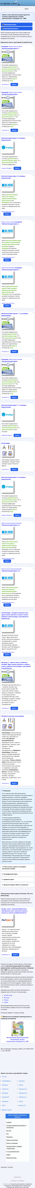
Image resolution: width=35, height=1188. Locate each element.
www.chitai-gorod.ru (8, 211)
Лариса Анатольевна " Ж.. (11, 223)
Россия (4, 1076)
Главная (8, 1122)
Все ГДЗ (8, 1131)
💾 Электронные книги (10, 28)
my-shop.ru (5, 84)
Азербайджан (6, 1081)
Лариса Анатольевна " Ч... (11, 269)
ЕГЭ (7, 1134)
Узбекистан (22, 1097)
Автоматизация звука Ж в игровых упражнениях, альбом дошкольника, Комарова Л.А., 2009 (17, 1039)
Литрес (6, 1000)
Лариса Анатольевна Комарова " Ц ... (11, 570)
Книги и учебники (12, 1143)
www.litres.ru (6, 955)
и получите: (15, 885)
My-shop (6, 998)
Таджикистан (23, 1093)
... (33, 45)
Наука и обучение (12, 1140)
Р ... (13, 177)
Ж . (13, 478)
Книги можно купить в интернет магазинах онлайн (14, 868)
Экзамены (9, 1137)
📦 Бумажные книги (9, 24)
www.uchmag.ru (7, 168)
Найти (8, 1155)
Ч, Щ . (14, 314)
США (3, 1105)
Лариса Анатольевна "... (11, 93)
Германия (5, 1101)
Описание (6, 791)
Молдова (5, 1093)
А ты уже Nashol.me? (12, 1151)
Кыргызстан (23, 1089)
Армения (22, 1081)
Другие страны (7, 1110)
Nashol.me (7, 1184)
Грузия (21, 1085)
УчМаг (6, 1002)
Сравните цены (8, 879)
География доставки (10, 874)
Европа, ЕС (22, 1105)
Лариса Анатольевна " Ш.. (11, 47)
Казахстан (5, 1089)
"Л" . (13, 406)
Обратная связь (11, 1158)
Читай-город (8, 995)
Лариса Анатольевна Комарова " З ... (11, 524)
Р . (13, 139)
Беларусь (5, 1085)
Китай (21, 1101)
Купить (14, 84)
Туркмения (5, 1097)
